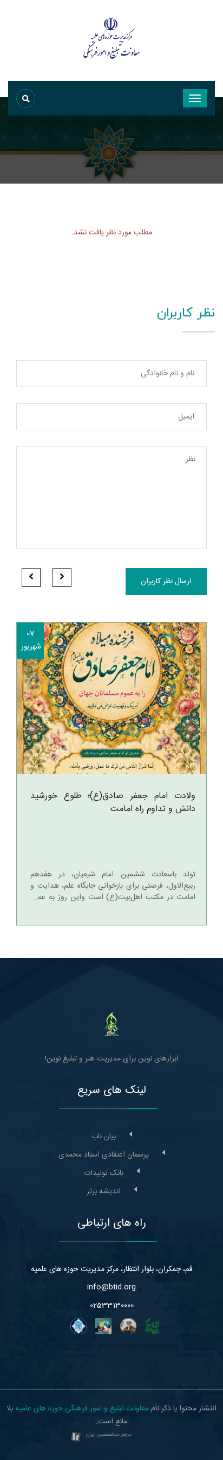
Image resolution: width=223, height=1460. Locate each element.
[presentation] (62, 577)
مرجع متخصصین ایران (109, 1434)
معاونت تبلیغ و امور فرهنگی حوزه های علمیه (82, 1408)
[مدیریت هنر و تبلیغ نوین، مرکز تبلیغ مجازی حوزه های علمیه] (111, 1024)
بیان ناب (103, 1136)
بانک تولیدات (103, 1173)
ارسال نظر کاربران (166, 581)
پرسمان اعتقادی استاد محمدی (103, 1154)
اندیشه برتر (104, 1191)
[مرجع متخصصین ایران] (76, 1437)
